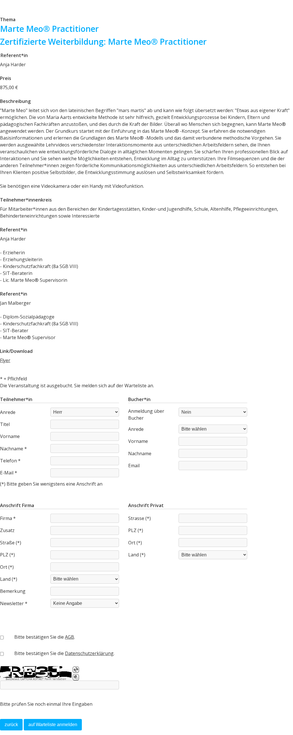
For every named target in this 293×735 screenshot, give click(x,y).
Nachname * (13, 448)
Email (134, 465)
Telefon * (10, 461)
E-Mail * (8, 473)
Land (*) (8, 579)
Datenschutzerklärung (89, 653)
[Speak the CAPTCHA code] (76, 677)
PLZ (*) (7, 555)
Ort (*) (7, 567)
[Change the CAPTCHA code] (76, 669)
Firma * (8, 518)
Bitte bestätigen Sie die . (44, 637)
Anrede (7, 412)
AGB (69, 637)
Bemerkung (12, 591)
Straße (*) (10, 542)
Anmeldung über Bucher (146, 414)
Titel (5, 424)
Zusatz (7, 530)
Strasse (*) (139, 518)
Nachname (139, 453)
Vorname (10, 436)
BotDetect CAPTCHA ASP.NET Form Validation (36, 679)
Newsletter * (13, 603)
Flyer (5, 360)
